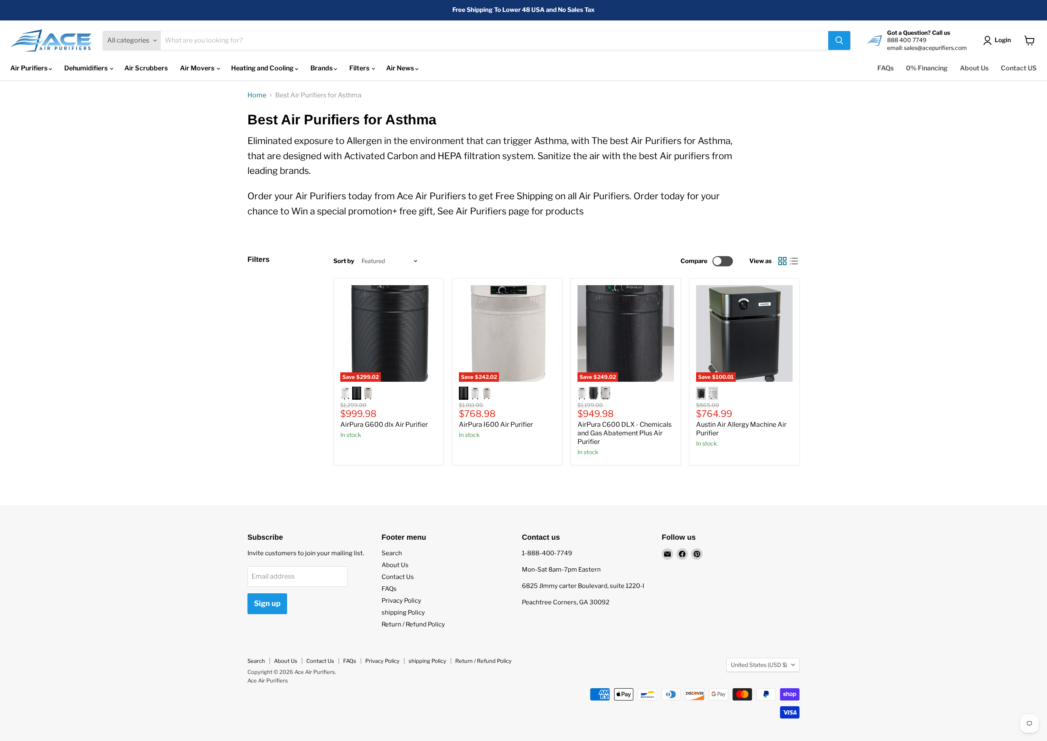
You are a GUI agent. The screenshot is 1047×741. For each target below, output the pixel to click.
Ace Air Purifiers (267, 680)
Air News (400, 68)
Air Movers (198, 68)
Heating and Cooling (263, 68)
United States (759, 664)
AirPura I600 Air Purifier (496, 424)
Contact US (1019, 68)
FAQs (885, 68)
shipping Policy (403, 612)
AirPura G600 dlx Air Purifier (384, 424)
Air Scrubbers (146, 68)
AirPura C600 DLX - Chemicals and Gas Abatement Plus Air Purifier (624, 433)
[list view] (794, 261)
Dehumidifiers (86, 68)
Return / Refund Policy (413, 624)
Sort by (343, 261)
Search (392, 553)
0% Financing (927, 68)
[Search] (839, 40)
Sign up (267, 603)
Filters (360, 68)
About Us (974, 68)
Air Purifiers (29, 68)
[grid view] (782, 261)
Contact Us (398, 577)
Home (256, 95)
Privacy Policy (401, 600)
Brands (322, 68)
